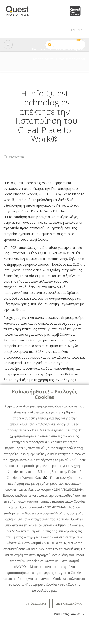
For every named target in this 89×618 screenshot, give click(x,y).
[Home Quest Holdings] (20, 9)
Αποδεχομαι (36, 603)
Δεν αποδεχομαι (69, 603)
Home (79, 40)
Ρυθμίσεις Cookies (67, 614)
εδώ (44, 477)
